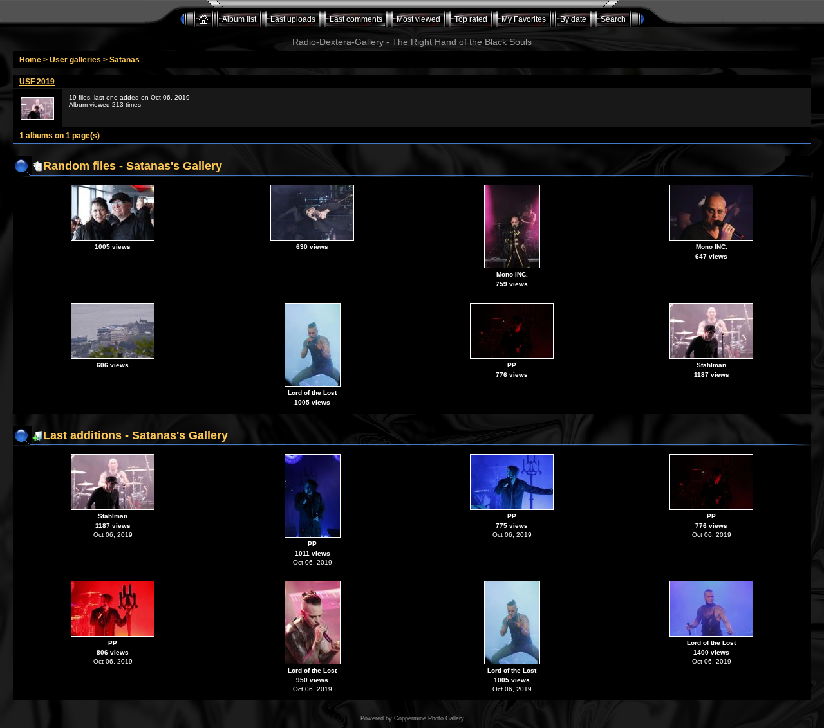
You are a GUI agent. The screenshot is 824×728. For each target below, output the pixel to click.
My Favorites (523, 19)
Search (613, 19)
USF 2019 (37, 81)
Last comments (356, 19)
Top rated (470, 19)
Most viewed (418, 19)
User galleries (75, 59)
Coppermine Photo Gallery (429, 718)
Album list (239, 19)
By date (573, 19)
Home (30, 59)
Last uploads (292, 19)
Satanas (124, 59)
